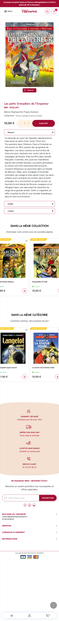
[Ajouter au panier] (24, 290)
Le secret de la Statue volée (33, 367)
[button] (27, 241)
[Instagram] (29, 505)
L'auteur (11, 211)
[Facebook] (25, 505)
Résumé (11, 132)
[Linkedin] (34, 505)
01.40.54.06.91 (8, 519)
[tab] (29, 132)
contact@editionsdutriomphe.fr (14, 517)
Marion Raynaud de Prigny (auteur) (21, 112)
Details (10, 203)
